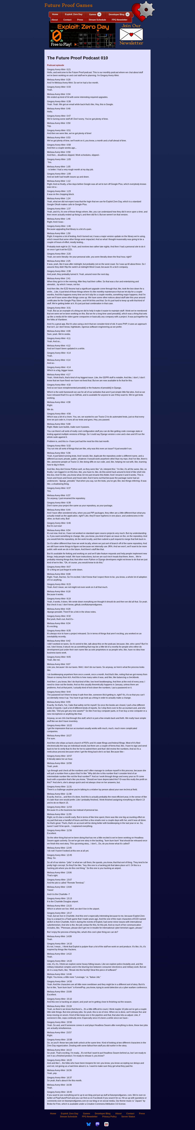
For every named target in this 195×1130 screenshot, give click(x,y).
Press (80, 20)
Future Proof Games (68, 5)
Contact (67, 20)
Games (92, 14)
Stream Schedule (97, 20)
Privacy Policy (109, 1116)
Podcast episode (55, 65)
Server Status (128, 1116)
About (54, 20)
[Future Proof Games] (143, 12)
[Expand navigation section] (99, 14)
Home (55, 14)
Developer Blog (116, 14)
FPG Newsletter (119, 20)
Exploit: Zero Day (73, 14)
